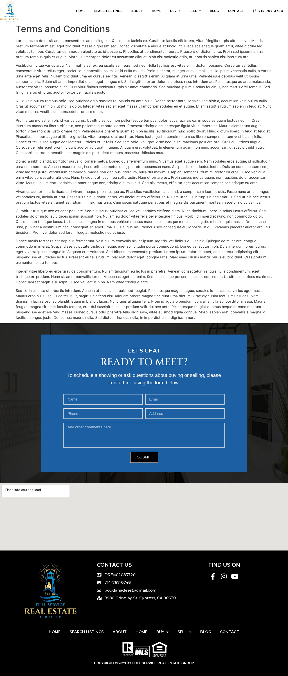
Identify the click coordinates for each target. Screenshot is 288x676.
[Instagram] (223, 576)
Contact (236, 11)
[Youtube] (234, 576)
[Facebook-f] (213, 576)
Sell (193, 11)
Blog (214, 11)
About (137, 11)
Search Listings (108, 11)
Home (80, 11)
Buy (173, 11)
